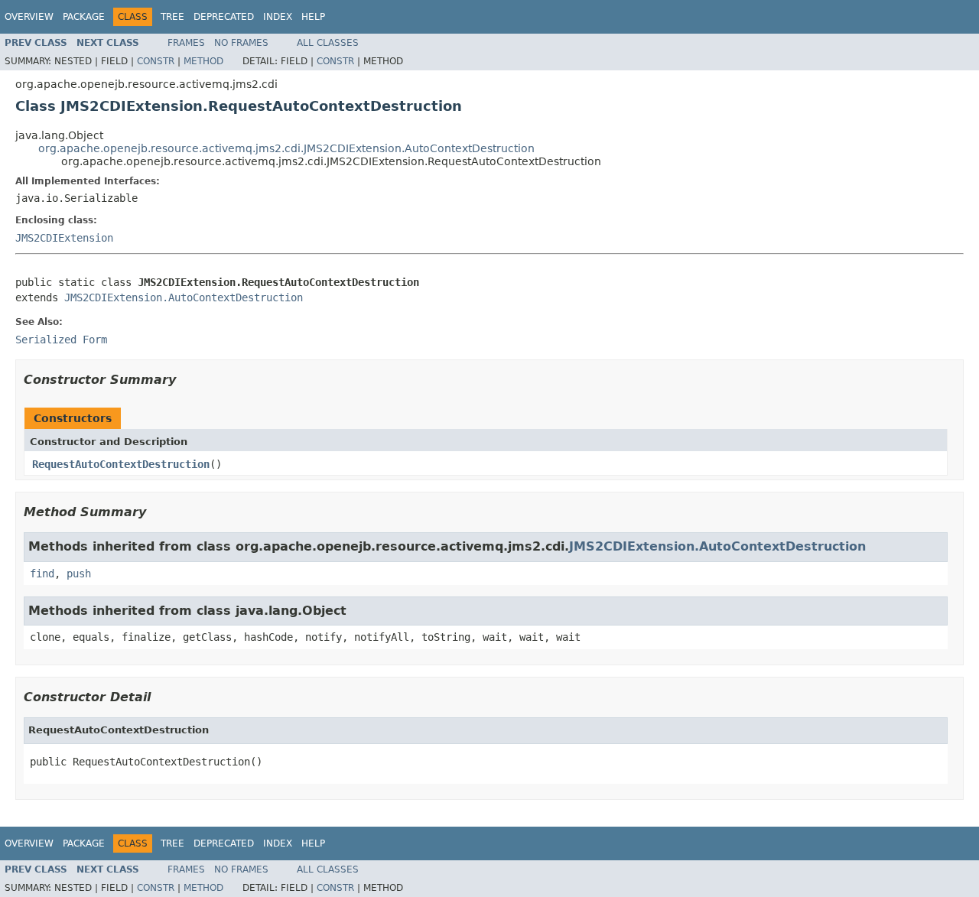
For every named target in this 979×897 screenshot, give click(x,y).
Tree (172, 16)
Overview (29, 16)
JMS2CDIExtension (64, 238)
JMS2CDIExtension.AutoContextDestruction (183, 297)
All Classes (328, 42)
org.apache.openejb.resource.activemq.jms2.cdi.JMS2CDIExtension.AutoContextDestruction (286, 148)
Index (277, 16)
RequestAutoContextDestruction (121, 464)
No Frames (241, 42)
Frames (186, 42)
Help (313, 16)
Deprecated (224, 16)
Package (84, 16)
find (42, 573)
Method (203, 61)
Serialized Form (61, 339)
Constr (155, 61)
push (79, 573)
